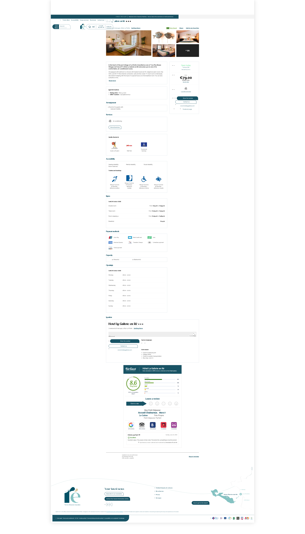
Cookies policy (82, 518)
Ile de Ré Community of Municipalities (115, 511)
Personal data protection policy (95, 518)
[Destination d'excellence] (221, 518)
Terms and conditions (68, 518)
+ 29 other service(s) (186, 91)
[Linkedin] (111, 504)
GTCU (76, 518)
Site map (59, 518)
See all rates (186, 82)
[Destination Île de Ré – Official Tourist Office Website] (82, 27)
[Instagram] (109, 504)
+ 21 (188, 50)
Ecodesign (121, 518)
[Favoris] (110, 20)
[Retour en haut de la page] (252, 468)
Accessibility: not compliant (111, 518)
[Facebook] (107, 504)
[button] (113, 20)
